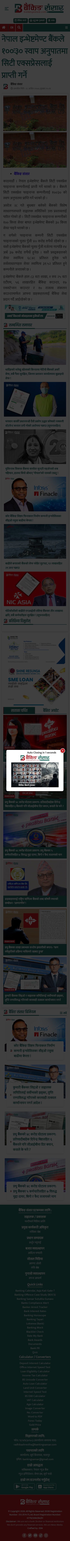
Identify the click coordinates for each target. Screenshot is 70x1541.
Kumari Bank (9, 990)
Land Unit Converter (35, 1388)
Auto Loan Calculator (35, 1383)
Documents (35, 1344)
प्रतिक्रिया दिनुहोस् (19, 621)
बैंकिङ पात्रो (21, 20)
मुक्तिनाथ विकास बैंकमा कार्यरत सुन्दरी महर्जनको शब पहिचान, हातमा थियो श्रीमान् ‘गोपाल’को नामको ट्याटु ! (31, 471)
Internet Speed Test (35, 1392)
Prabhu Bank (9, 748)
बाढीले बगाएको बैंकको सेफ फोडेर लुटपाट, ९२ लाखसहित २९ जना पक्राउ (33, 565)
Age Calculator (35, 1404)
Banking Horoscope (35, 1315)
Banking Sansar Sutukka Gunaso (35, 1299)
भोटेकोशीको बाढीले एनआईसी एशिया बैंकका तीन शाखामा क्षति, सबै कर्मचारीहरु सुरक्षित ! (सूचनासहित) (34, 613)
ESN (40, 1528)
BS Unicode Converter (35, 1379)
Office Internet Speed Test (35, 1367)
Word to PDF (35, 1416)
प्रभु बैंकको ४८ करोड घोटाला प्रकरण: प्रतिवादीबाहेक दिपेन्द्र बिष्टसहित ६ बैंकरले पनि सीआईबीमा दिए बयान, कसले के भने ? (34, 804)
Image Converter (35, 1408)
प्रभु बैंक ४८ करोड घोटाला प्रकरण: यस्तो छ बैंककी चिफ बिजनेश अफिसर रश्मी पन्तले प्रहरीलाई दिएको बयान (31, 756)
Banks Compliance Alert (35, 1303)
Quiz (35, 1352)
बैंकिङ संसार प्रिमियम (22, 1012)
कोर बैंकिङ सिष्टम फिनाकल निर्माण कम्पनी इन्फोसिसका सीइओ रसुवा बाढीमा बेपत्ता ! (33, 518)
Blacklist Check (35, 1332)
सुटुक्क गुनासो (39, 20)
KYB (53, 20)
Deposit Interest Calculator (35, 1363)
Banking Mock (35, 1327)
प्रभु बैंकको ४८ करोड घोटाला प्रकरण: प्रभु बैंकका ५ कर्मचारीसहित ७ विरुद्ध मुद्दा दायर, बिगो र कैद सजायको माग (33, 853)
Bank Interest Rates (35, 1311)
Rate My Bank (35, 1336)
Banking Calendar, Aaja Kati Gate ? (35, 1290)
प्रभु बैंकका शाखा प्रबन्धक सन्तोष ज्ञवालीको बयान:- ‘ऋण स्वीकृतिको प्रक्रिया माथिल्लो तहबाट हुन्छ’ (31, 950)
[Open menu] (66, 27)
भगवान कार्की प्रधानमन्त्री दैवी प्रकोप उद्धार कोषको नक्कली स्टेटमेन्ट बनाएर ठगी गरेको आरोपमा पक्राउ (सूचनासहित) (34, 423)
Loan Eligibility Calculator (35, 1371)
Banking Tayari (35, 1319)
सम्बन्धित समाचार (20, 325)
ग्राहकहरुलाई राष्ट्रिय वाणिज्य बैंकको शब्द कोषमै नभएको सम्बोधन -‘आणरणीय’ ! (31, 901)
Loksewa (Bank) (35, 1323)
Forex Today (35, 1421)
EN (11, 27)
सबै (65, 1013)
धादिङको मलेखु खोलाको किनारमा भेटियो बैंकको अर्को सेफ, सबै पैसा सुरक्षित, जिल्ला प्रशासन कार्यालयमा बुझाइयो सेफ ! (34, 374)
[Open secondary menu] (6, 8)
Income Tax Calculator (35, 1375)
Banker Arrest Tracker (35, 1307)
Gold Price (35, 1425)
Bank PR (35, 1348)
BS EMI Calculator (35, 1396)
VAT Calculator (35, 1400)
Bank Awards (35, 1340)
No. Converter (35, 1412)
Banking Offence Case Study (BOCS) (35, 1294)
